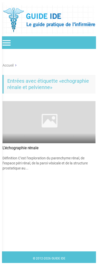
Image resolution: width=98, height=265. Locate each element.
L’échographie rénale (20, 147)
